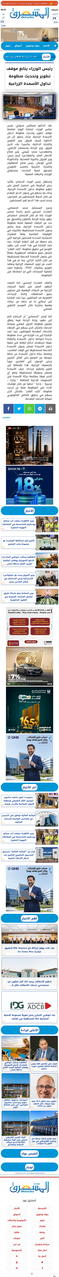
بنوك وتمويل (32, 46)
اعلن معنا (42, 1250)
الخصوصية (17, 1250)
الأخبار (46, 46)
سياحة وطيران (42, 1244)
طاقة (17, 1232)
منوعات (16, 1238)
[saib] (29, 445)
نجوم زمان (17, 1226)
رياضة (42, 1232)
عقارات (42, 1226)
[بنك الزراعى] (29, 710)
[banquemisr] (29, 626)
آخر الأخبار (29, 787)
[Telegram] (40, 409)
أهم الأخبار (29, 918)
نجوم (8, 46)
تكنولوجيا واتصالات (16, 1220)
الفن (42, 1238)
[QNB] (29, 757)
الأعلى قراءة (30, 1030)
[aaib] (29, 35)
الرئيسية (42, 1208)
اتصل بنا (42, 1256)
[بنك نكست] (29, 485)
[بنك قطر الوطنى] (29, 888)
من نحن (16, 1244)
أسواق (18, 46)
